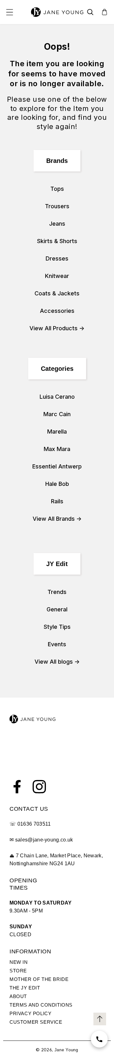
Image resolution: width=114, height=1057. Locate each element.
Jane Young (66, 1049)
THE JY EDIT (25, 987)
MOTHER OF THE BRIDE (39, 979)
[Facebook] (17, 786)
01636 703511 (34, 824)
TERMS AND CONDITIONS (41, 1005)
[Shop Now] (99, 1039)
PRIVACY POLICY (30, 1013)
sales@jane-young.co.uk (44, 839)
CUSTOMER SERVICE (36, 1022)
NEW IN (19, 962)
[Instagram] (39, 786)
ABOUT (18, 996)
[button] (9, 12)
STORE (18, 970)
